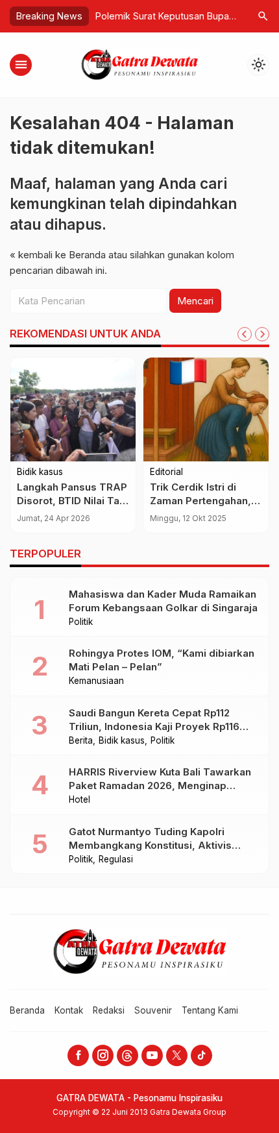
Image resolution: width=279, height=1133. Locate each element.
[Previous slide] (244, 334)
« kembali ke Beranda (58, 255)
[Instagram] (103, 1055)
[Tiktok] (201, 1055)
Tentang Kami (210, 1010)
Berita (81, 741)
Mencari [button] (195, 301)
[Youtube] (152, 1055)
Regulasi (116, 859)
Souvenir (153, 1010)
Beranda (27, 1010)
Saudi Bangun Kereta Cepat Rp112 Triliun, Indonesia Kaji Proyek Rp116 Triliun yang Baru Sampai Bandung (154, 726)
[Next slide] (262, 334)
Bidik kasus (40, 472)
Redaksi (109, 1010)
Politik (81, 622)
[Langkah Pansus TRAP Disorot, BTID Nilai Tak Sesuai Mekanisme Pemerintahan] (73, 409)
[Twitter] (177, 1055)
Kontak (69, 1010)
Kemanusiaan (96, 681)
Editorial (166, 472)
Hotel (79, 800)
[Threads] (127, 1055)
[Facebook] (78, 1055)
